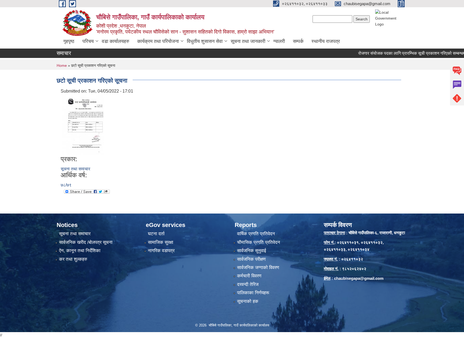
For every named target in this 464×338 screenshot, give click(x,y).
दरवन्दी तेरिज (248, 284)
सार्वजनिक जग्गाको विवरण (258, 267)
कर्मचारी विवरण (249, 275)
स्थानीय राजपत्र (325, 41)
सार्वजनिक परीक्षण (251, 259)
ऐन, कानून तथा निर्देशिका (79, 250)
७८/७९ (66, 185)
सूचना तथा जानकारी (248, 41)
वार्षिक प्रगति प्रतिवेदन (256, 233)
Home (62, 65)
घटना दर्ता (156, 233)
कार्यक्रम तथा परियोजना (158, 41)
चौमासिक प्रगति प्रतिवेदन (258, 242)
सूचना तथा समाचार (75, 169)
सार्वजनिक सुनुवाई (251, 250)
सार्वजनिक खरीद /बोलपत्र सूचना (86, 242)
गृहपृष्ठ (68, 41)
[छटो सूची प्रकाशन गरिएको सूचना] (83, 124)
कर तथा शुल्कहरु (73, 259)
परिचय (88, 41)
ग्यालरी (279, 41)
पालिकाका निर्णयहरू (253, 292)
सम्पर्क (298, 41)
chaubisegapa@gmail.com (358, 278)
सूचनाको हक (247, 301)
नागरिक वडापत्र (161, 250)
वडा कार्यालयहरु (115, 41)
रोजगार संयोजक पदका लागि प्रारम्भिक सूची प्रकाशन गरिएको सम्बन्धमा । (404, 53)
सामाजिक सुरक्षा (160, 242)
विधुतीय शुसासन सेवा (205, 41)
